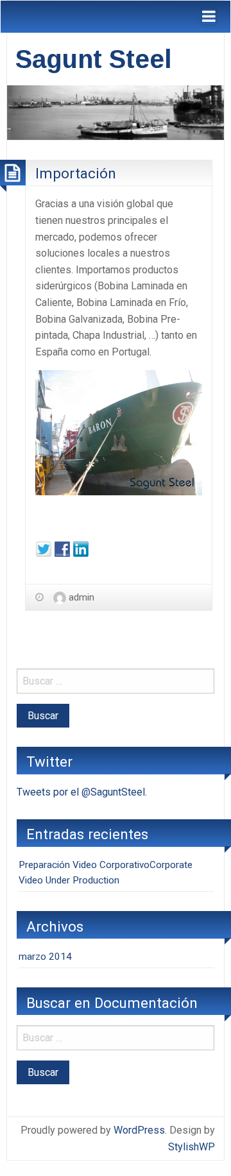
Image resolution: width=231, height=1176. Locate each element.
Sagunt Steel (93, 59)
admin (81, 597)
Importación (75, 173)
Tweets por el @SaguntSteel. (82, 792)
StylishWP (191, 1147)
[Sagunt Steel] (115, 112)
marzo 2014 (45, 956)
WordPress (139, 1130)
